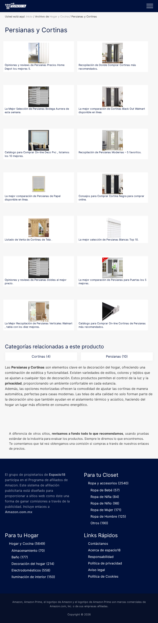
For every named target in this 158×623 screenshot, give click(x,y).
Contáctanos (98, 543)
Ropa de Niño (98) (105, 503)
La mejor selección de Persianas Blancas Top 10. (109, 239)
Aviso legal (96, 570)
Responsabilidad (101, 557)
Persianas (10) (117, 356)
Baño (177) (20, 557)
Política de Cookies (103, 576)
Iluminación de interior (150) (33, 577)
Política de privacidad (105, 563)
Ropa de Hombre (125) (108, 516)
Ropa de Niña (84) (105, 497)
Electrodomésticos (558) (31, 570)
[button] (149, 6)
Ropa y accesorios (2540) (108, 483)
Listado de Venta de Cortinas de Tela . (28, 239)
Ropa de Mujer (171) (106, 510)
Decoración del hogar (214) (33, 564)
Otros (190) (99, 523)
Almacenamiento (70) (28, 550)
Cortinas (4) (41, 356)
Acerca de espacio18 (104, 550)
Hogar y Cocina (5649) (27, 543)
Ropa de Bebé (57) (105, 490)
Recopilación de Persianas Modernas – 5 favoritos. (110, 152)
